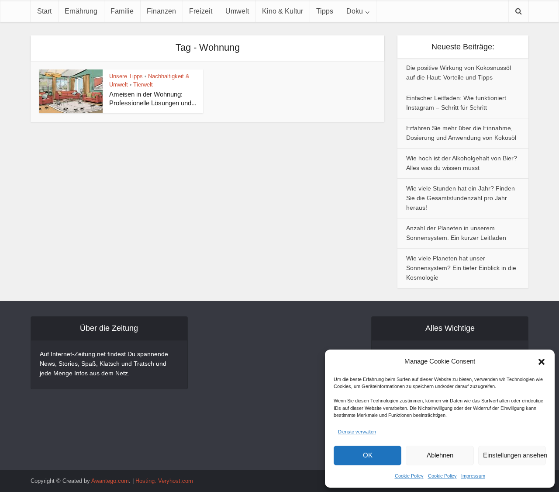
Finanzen (161, 11)
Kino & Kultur (282, 11)
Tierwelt (143, 84)
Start (44, 11)
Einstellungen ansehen (514, 455)
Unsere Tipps (126, 76)
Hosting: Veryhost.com (164, 481)
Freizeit (200, 11)
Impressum (473, 475)
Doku (354, 11)
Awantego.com (110, 481)
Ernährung (81, 11)
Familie (122, 11)
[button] (541, 361)
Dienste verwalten (357, 431)
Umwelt (237, 11)
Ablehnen (440, 455)
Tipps (324, 11)
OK (368, 455)
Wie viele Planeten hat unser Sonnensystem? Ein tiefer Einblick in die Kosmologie (461, 268)
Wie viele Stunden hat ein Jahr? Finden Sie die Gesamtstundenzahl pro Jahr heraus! (460, 198)
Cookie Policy (409, 475)
